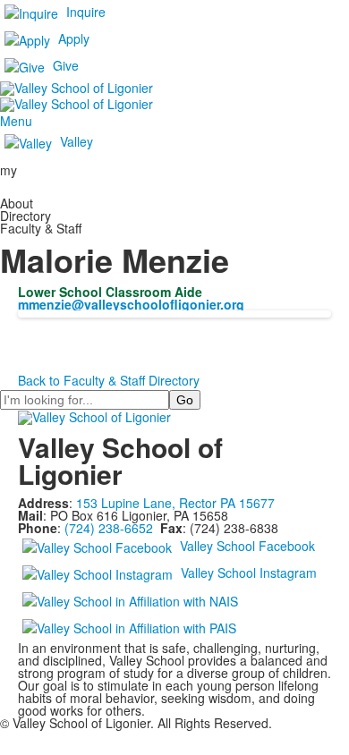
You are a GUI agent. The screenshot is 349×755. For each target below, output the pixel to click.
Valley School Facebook (247, 546)
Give (66, 65)
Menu (16, 121)
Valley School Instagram (249, 572)
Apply (73, 38)
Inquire (86, 12)
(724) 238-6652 (108, 528)
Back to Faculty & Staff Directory (109, 380)
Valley (76, 140)
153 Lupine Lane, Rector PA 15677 (175, 503)
